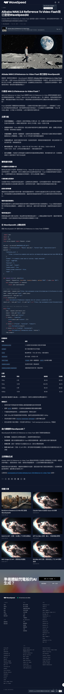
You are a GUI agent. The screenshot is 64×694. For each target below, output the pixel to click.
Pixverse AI (7, 666)
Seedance (6, 674)
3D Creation (46, 653)
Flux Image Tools (8, 681)
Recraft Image (7, 661)
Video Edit (26, 664)
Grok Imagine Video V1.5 (49, 612)
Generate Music (46, 648)
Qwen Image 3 (46, 610)
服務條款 (5, 622)
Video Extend (26, 648)
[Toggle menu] (58, 2)
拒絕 (57, 691)
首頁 (5, 604)
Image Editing (46, 661)
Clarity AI (45, 627)
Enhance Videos (46, 659)
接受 (60, 691)
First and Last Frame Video (50, 649)
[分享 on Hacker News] (18, 479)
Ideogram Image (7, 662)
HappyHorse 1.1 (46, 616)
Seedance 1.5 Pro (47, 640)
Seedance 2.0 (46, 632)
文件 (24, 621)
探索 (5, 608)
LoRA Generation (27, 667)
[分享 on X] (5, 479)
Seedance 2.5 (46, 604)
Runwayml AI (7, 653)
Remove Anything (47, 651)
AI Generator (26, 619)
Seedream (6, 651)
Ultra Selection (27, 666)
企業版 (5, 614)
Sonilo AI (45, 621)
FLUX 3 (44, 608)
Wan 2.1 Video (7, 683)
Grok (44, 638)
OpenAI (5, 659)
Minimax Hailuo (7, 672)
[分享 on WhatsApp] (21, 479)
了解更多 (52, 691)
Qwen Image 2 (46, 636)
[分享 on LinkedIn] (15, 479)
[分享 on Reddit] (9, 479)
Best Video (26, 656)
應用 (24, 616)
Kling (5, 677)
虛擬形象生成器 (26, 608)
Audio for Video (27, 662)
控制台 (5, 606)
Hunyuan (6, 676)
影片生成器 (25, 606)
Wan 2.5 (6, 649)
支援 (24, 629)
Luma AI (45, 617)
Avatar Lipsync (46, 655)
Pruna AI (45, 629)
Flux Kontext (7, 670)
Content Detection (27, 653)
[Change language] (55, 2)
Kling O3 (6, 648)
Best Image (26, 658)
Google (5, 668)
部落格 (24, 625)
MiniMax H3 (45, 614)
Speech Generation (47, 664)
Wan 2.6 (45, 642)
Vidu (5, 679)
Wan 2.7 (45, 634)
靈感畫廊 (25, 623)
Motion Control (27, 654)
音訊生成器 (25, 610)
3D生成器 (25, 612)
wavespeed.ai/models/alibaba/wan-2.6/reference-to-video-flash (29, 473)
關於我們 (5, 616)
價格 (5, 612)
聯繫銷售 (25, 627)
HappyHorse (45, 631)
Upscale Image (46, 662)
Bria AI (45, 619)
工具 (24, 614)
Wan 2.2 (6, 664)
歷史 (5, 610)
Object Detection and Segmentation (28, 650)
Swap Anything (26, 660)
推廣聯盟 (25, 631)
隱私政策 (5, 623)
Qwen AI (6, 657)
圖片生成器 (25, 604)
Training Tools (46, 657)
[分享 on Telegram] (24, 479)
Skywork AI (45, 623)
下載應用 (25, 617)
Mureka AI (45, 625)
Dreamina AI (7, 655)
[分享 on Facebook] (12, 479)
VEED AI (45, 606)
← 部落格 (4, 7)
